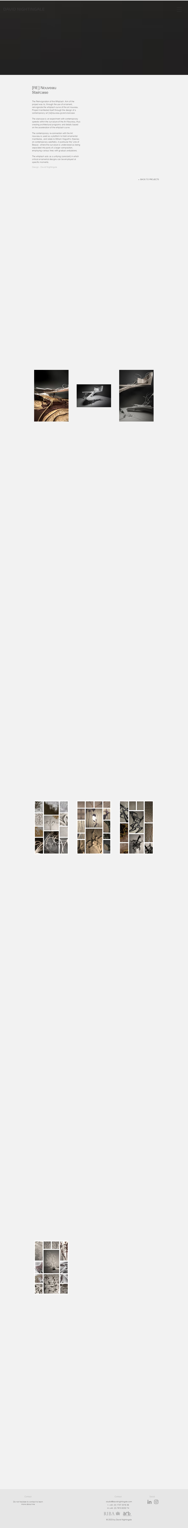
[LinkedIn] (149, 1502)
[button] (179, 9)
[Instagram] (156, 1502)
